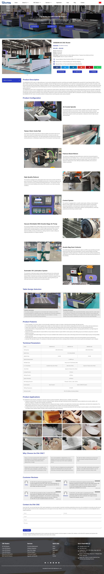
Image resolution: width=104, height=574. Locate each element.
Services (48, 2)
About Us (24, 2)
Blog (75, 2)
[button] (3, 56)
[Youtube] (56, 563)
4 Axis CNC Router (48, 23)
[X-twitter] (48, 563)
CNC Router (36, 2)
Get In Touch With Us (84, 543)
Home (16, 2)
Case (68, 2)
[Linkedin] (53, 563)
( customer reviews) (63, 45)
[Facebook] (45, 563)
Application (59, 2)
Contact (82, 2)
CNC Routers (5, 543)
